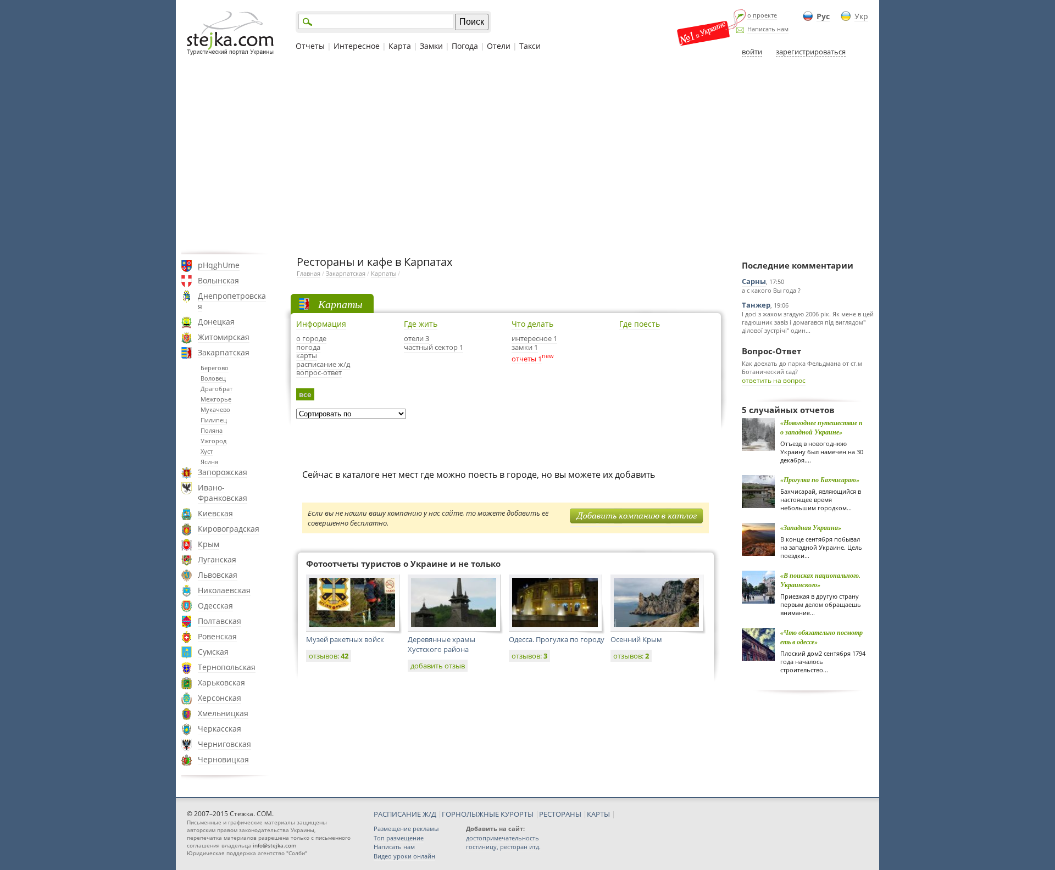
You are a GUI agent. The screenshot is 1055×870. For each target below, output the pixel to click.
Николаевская (224, 590)
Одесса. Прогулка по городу (556, 639)
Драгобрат (216, 388)
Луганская (217, 559)
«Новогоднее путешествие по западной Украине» (821, 427)
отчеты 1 (527, 359)
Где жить (420, 324)
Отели (498, 46)
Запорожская (222, 472)
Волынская (218, 280)
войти (752, 52)
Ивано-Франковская (222, 492)
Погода (465, 46)
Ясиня (209, 462)
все (305, 394)
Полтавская (219, 621)
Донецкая (216, 321)
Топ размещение (399, 838)
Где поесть (639, 324)
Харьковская (221, 682)
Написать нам (768, 29)
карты (306, 355)
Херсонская (219, 698)
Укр (861, 16)
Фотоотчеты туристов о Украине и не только (403, 563)
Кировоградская (228, 528)
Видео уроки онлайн (404, 856)
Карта (399, 46)
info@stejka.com (274, 845)
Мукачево (215, 409)
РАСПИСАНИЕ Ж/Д (405, 814)
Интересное (357, 46)
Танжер (756, 305)
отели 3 (416, 338)
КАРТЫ (598, 814)
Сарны (754, 281)
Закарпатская (223, 352)
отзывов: (328, 656)
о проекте (762, 15)
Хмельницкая (223, 713)
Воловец (213, 378)
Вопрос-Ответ (771, 350)
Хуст (207, 451)
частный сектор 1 (433, 347)
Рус (823, 16)
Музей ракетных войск (345, 639)
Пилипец (214, 420)
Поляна (212, 430)
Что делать (532, 324)
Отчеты (310, 46)
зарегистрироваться (811, 52)
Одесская (215, 605)
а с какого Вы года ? (771, 290)
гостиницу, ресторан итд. (503, 847)
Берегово (215, 368)
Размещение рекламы (406, 828)
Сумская (213, 651)
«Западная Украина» (810, 527)
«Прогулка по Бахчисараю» (819, 479)
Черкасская (219, 728)
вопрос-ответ (319, 372)
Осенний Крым (636, 639)
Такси (530, 46)
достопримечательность (502, 838)
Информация (321, 324)
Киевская (215, 513)
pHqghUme (219, 265)
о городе (311, 338)
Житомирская (223, 337)
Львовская (217, 575)
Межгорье (216, 399)
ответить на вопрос (774, 380)
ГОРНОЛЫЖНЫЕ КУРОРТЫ (488, 814)
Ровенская (217, 636)
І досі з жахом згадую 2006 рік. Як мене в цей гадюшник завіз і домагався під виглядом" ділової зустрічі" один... (808, 322)
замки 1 (525, 347)
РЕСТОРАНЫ (560, 814)
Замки (431, 46)
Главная (308, 273)
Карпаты (383, 273)
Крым (208, 544)
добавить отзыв (437, 666)
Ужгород (213, 441)
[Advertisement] (527, 155)
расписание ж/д (323, 364)
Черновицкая (223, 759)
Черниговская (224, 744)
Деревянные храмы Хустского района (441, 644)
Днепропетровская (232, 301)
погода (308, 347)
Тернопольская (227, 667)
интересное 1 (534, 338)
